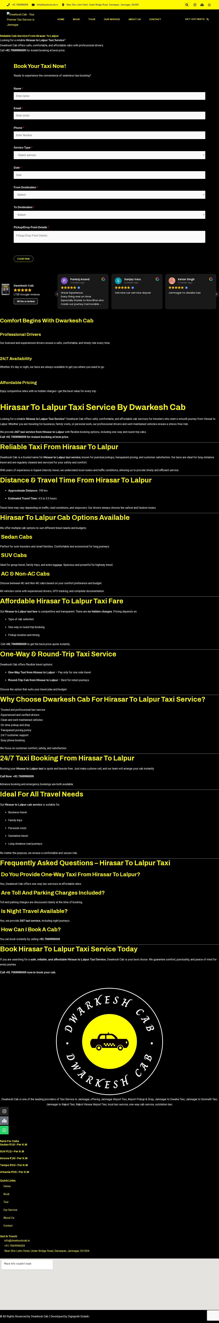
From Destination (26, 187)
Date (18, 167)
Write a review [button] (26, 301)
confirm (23, 258)
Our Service (112, 19)
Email (18, 108)
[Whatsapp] (4, 1130)
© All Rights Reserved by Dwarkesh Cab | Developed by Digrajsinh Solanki (44, 1316)
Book (76, 19)
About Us (134, 19)
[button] (187, 4)
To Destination (24, 207)
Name (18, 88)
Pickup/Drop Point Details (31, 227)
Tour (91, 19)
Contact (155, 19)
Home (60, 19)
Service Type (23, 147)
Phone (19, 127)
